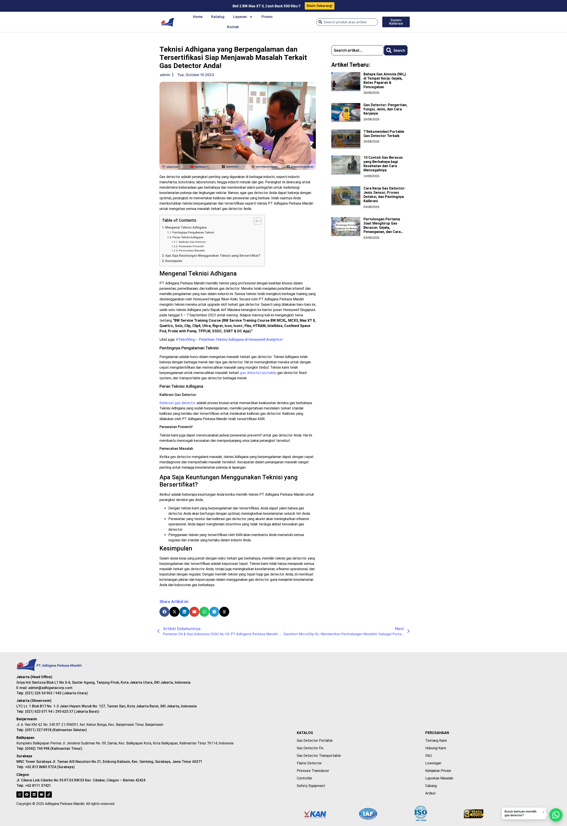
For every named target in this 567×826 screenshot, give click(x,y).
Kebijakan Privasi (438, 771)
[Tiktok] (49, 794)
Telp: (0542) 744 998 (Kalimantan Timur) (49, 748)
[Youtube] (41, 794)
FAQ (428, 756)
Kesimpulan (173, 261)
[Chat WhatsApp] (556, 815)
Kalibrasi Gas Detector (192, 241)
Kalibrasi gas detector (177, 403)
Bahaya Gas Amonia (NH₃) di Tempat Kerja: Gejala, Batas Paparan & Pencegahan (384, 80)
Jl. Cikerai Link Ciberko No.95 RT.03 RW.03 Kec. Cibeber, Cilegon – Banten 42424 (80, 780)
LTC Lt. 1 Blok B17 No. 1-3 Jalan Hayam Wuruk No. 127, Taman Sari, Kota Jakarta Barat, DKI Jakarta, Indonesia (106, 706)
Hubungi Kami (435, 748)
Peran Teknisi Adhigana (187, 237)
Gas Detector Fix (310, 748)
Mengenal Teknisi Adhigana (186, 227)
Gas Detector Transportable (319, 756)
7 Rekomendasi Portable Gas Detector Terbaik (383, 133)
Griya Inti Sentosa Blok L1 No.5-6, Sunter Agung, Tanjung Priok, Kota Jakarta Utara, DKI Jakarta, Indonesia (103, 682)
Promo (267, 17)
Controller (304, 778)
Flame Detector (309, 763)
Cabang (431, 786)
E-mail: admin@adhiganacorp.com (44, 688)
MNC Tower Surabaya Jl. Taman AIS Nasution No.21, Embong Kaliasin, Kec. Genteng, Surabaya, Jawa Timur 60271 (109, 761)
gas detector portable (258, 373)
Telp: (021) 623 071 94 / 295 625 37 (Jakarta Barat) (57, 711)
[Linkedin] (34, 794)
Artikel (430, 793)
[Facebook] (27, 794)
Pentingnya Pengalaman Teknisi (193, 232)
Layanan (240, 17)
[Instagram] (19, 794)
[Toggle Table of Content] (255, 221)
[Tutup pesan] (543, 812)
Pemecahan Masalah (192, 250)
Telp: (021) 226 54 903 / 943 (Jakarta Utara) (52, 693)
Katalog (217, 17)
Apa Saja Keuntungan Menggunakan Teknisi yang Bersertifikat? (212, 256)
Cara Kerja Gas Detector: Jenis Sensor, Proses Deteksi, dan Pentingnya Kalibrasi (384, 194)
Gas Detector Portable (315, 740)
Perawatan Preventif (191, 246)
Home (197, 17)
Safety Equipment (311, 786)
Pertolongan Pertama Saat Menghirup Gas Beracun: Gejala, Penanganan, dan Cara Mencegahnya (382, 227)
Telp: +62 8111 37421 (33, 785)
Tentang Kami (436, 740)
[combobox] (347, 22)
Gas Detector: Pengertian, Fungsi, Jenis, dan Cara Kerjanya (385, 109)
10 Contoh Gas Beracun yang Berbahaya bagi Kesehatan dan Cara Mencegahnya (383, 163)
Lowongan (433, 763)
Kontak (233, 27)
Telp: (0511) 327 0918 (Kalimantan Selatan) (51, 730)
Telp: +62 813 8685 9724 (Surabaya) (45, 767)
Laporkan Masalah (439, 778)
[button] (164, 612)
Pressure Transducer (313, 771)
